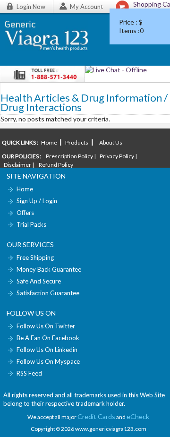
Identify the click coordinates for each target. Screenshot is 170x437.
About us (110, 142)
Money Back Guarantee (49, 269)
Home (49, 142)
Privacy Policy (117, 156)
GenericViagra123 (51, 38)
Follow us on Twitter (46, 326)
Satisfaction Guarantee (48, 293)
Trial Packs (31, 224)
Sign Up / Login (37, 201)
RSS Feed (29, 373)
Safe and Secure (39, 281)
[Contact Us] (116, 70)
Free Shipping (35, 257)
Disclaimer (17, 164)
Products (76, 142)
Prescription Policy (69, 156)
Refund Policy (56, 164)
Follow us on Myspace (48, 361)
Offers (25, 212)
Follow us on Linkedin (47, 349)
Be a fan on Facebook (48, 338)
